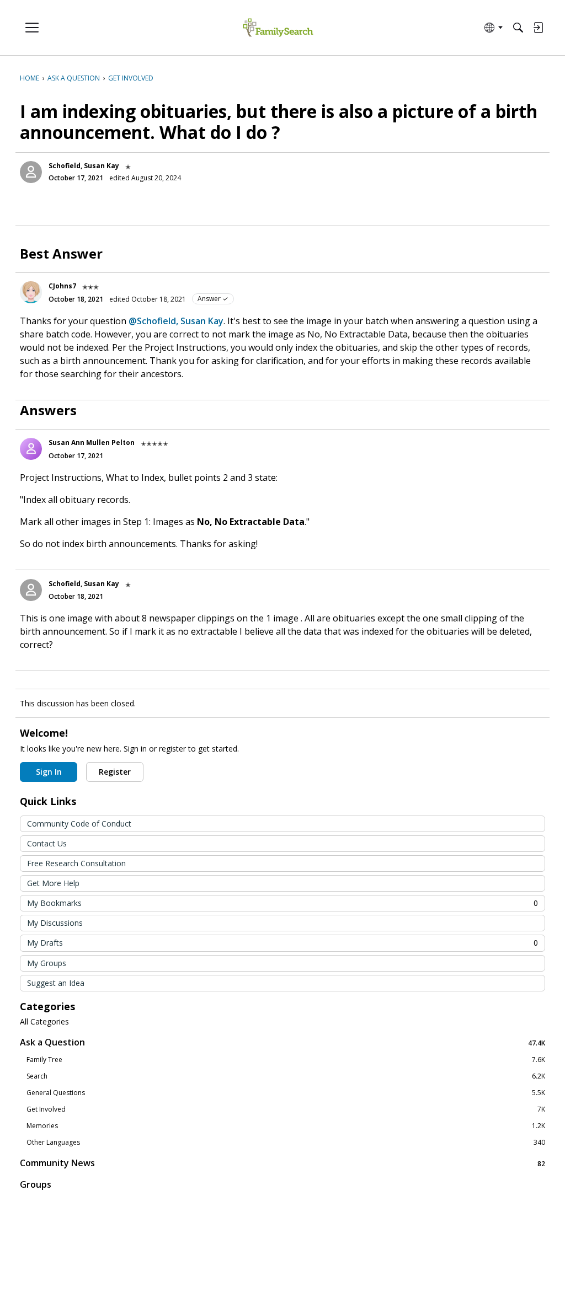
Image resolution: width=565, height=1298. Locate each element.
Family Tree (285, 1060)
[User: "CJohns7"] (31, 292)
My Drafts (282, 942)
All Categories (44, 1022)
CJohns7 (62, 286)
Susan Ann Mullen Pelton (92, 442)
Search (285, 1076)
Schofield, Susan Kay (84, 165)
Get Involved (285, 1109)
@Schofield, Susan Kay (176, 321)
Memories (285, 1126)
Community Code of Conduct (79, 823)
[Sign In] (538, 27)
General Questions (285, 1093)
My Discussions (55, 923)
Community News (282, 1163)
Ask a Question (282, 1042)
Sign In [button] (49, 771)
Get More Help (53, 883)
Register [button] (115, 771)
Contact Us (47, 843)
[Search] (518, 27)
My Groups (46, 963)
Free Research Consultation (76, 863)
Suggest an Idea (55, 983)
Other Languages (285, 1142)
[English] (278, 28)
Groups (35, 1184)
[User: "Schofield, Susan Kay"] (31, 172)
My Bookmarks (282, 903)
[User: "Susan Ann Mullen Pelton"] (31, 449)
